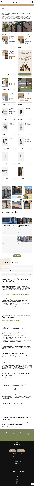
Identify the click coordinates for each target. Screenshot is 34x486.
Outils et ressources (17, 456)
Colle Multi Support (12, 167)
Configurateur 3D (17, 459)
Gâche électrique (28, 167)
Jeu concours (17, 465)
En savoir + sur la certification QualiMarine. (10, 306)
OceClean (26, 123)
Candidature (17, 463)
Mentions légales (17, 476)
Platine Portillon (27, 108)
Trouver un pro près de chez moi (7, 426)
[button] (17, 266)
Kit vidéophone (11, 138)
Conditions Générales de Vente (17, 474)
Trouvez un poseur (17, 467)
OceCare (10, 123)
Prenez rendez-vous (17, 461)
